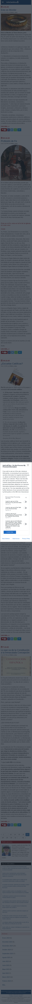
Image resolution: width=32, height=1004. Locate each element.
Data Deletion (6, 538)
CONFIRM (10, 532)
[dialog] (16, 502)
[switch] (25, 502)
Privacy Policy (26, 538)
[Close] (28, 465)
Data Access (16, 538)
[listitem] (16, 497)
